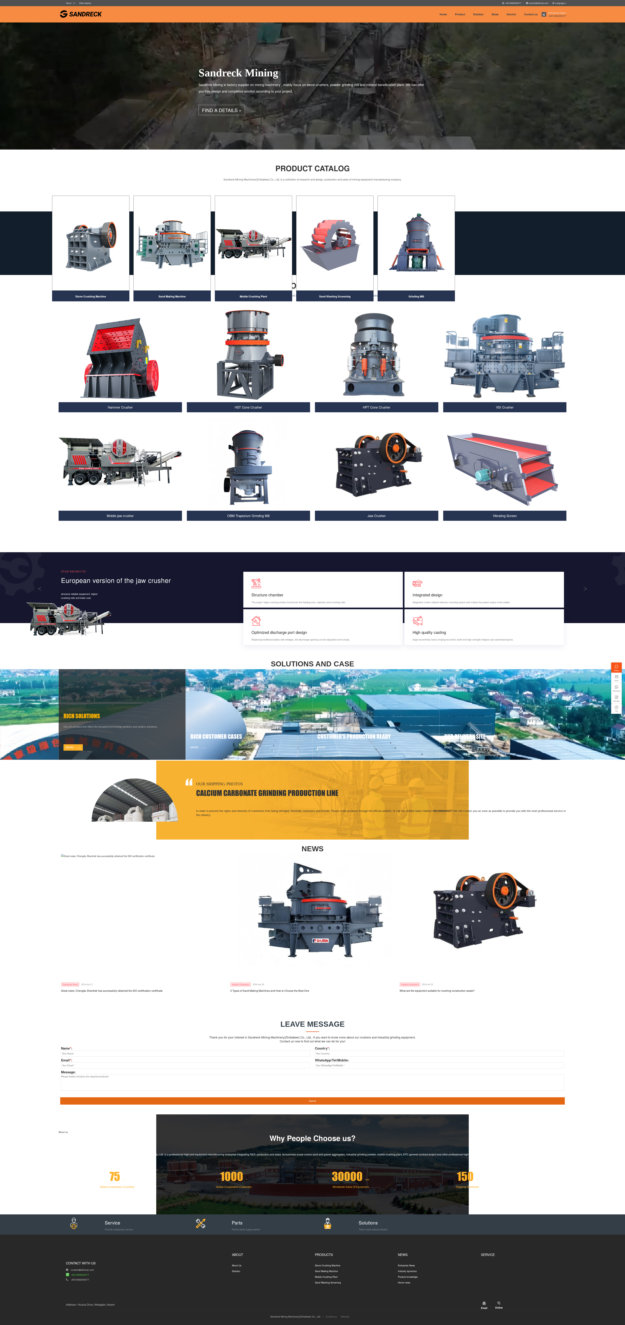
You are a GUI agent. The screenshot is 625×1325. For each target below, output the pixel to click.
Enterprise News (70, 984)
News (495, 14)
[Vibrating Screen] (505, 464)
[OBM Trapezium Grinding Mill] (248, 464)
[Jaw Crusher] (376, 464)
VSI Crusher (505, 407)
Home (443, 14)
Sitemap (345, 1316)
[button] (39, 587)
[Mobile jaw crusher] (120, 464)
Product (460, 14)
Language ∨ (560, 3)
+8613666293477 (513, 3)
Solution (478, 14)
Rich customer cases (216, 736)
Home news (404, 1282)
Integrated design (427, 595)
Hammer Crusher (120, 407)
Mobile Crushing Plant (253, 296)
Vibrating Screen (505, 515)
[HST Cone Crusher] (248, 355)
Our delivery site (465, 736)
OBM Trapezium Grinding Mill (248, 515)
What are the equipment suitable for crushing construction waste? (437, 991)
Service (511, 14)
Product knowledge (408, 1276)
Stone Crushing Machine (90, 296)
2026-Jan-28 (258, 984)
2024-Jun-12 (87, 984)
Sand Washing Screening (335, 296)
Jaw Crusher (377, 515)
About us (63, 1132)
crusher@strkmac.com (538, 3)
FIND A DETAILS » (222, 110)
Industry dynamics (240, 984)
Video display (85, 3)
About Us (236, 1265)
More (69, 610)
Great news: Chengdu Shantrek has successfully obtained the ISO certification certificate (112, 991)
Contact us (531, 14)
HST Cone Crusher (248, 407)
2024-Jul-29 (427, 984)
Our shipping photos (219, 784)
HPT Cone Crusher (376, 407)
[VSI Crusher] (505, 355)
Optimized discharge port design (279, 632)
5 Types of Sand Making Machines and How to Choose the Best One (269, 991)
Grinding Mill (416, 296)
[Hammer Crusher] (120, 355)
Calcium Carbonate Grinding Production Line (267, 793)
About (68, 3)
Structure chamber (267, 595)
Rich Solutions (81, 716)
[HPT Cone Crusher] (376, 355)
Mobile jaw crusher (120, 515)
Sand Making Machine (172, 296)
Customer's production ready (354, 736)
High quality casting (429, 632)
